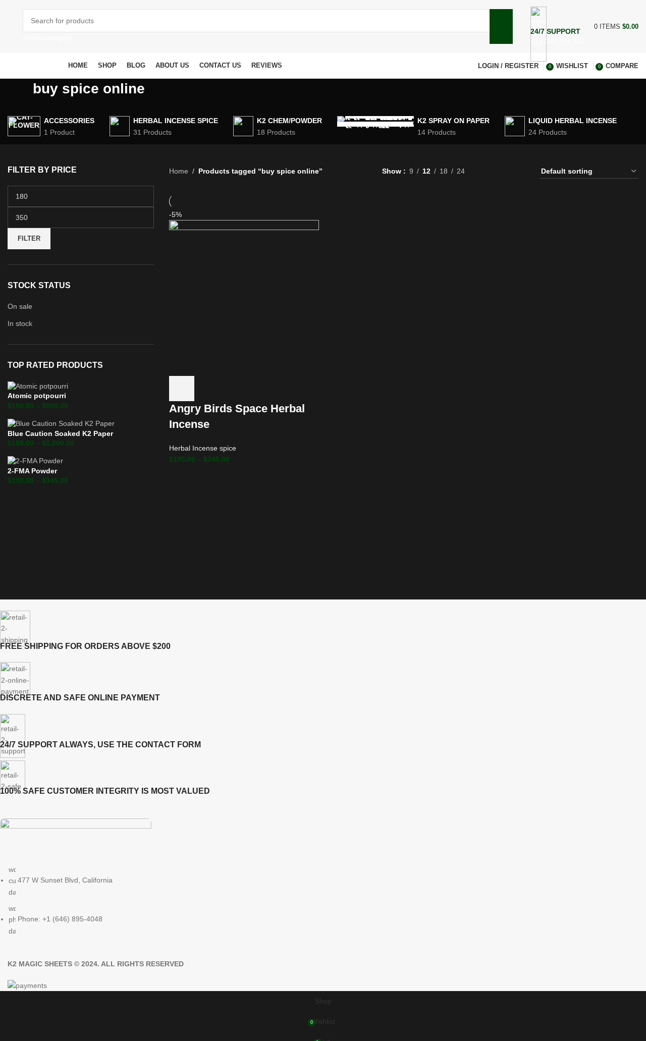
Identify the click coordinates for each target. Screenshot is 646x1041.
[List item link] (315, 900)
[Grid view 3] (504, 171)
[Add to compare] (236, 388)
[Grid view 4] (520, 171)
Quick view (209, 388)
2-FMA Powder (32, 471)
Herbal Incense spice (202, 448)
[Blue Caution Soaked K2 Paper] (61, 423)
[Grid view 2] (488, 171)
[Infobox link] (323, 39)
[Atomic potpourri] (38, 385)
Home (178, 171)
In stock (20, 323)
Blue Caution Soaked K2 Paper (60, 433)
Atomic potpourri (37, 396)
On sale (20, 306)
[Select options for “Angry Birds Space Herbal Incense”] (181, 388)
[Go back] (20, 94)
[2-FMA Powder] (35, 461)
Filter (29, 238)
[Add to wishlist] (263, 388)
